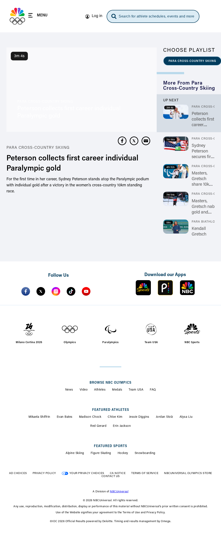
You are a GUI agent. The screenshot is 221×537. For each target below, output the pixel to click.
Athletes (100, 389)
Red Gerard (98, 426)
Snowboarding (145, 453)
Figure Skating (101, 453)
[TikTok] (71, 291)
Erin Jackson (122, 426)
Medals (117, 389)
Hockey (123, 453)
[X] (40, 291)
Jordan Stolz (164, 417)
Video (84, 389)
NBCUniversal (119, 491)
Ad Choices (18, 473)
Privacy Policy (44, 473)
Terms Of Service (144, 473)
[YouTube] (86, 291)
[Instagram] (56, 291)
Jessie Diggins (139, 417)
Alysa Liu (186, 417)
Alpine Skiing (75, 453)
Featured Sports (110, 446)
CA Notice (118, 473)
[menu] (37, 16)
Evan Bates (65, 417)
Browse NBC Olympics (110, 382)
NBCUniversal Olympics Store (188, 473)
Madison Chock (90, 417)
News (69, 389)
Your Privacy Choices (86, 473)
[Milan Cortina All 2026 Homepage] (17, 16)
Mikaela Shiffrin (39, 417)
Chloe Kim (115, 417)
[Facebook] (25, 291)
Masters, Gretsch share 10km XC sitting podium (202, 184)
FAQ (153, 389)
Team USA (136, 389)
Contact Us (110, 476)
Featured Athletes (110, 409)
